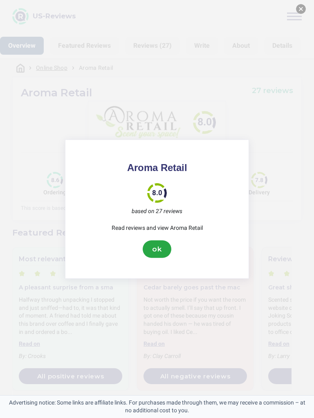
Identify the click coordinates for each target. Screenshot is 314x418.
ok (157, 249)
